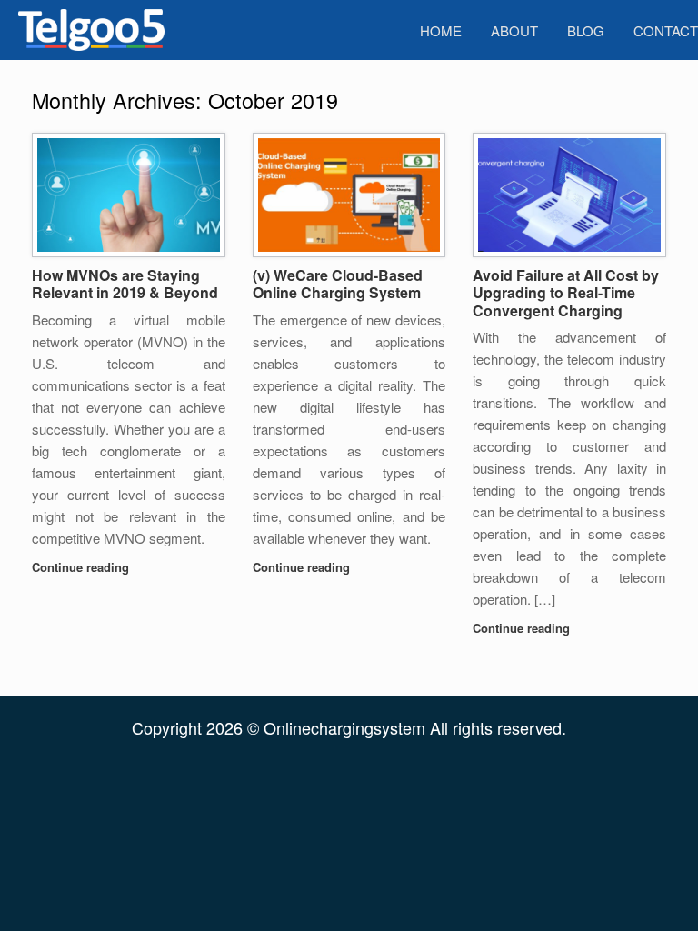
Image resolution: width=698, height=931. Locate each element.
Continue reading (82, 567)
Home (441, 30)
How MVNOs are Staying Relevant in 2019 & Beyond (125, 284)
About (514, 30)
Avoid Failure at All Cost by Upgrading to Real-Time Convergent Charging (566, 293)
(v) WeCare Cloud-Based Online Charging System (338, 284)
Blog (585, 30)
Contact (665, 30)
